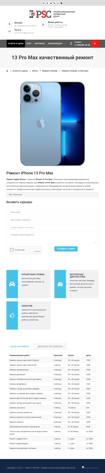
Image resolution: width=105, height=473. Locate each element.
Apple (35, 71)
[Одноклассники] (47, 3)
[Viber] (54, 3)
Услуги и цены (15, 43)
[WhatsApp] (57, 3)
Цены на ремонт (19, 346)
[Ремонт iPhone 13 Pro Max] (52, 124)
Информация (55, 43)
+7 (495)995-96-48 (82, 45)
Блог (29, 43)
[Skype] (61, 3)
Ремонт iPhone (49, 71)
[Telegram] (50, 3)
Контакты (40, 43)
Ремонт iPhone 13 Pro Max (75, 71)
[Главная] (7, 71)
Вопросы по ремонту (50, 346)
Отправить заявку (66, 249)
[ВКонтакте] (43, 3)
